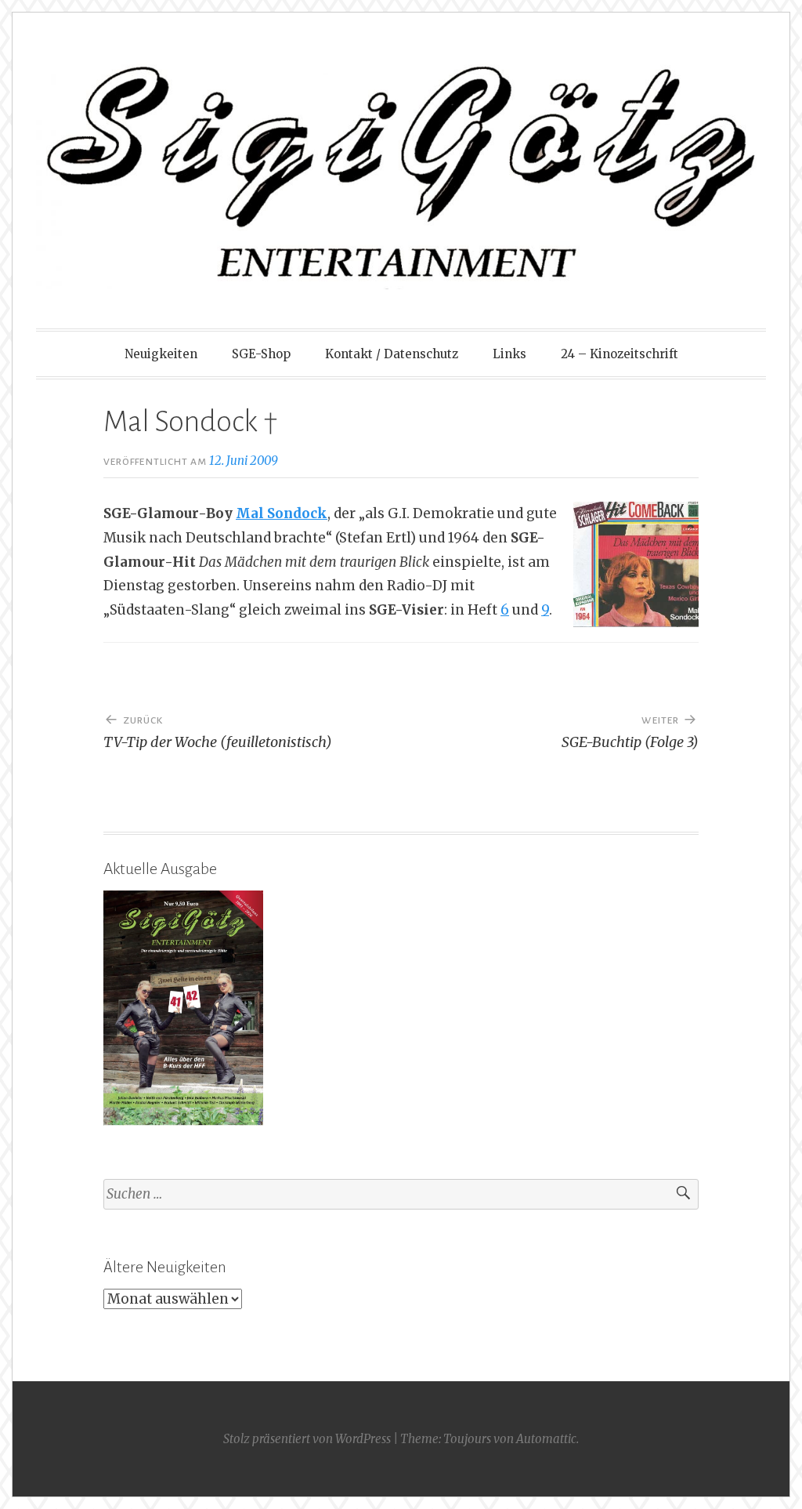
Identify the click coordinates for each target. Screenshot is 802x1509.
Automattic (546, 1438)
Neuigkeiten (161, 353)
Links (509, 353)
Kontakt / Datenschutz (391, 353)
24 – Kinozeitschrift (619, 353)
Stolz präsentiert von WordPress (307, 1438)
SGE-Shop (261, 353)
